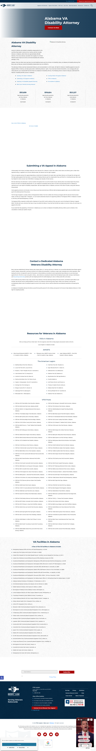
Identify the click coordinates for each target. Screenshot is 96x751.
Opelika (26, 319)
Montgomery (57, 307)
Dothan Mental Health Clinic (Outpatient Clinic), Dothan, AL (27, 601)
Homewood (56, 322)
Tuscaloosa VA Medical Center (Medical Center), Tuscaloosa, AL (28, 595)
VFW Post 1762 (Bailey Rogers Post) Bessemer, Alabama (28, 413)
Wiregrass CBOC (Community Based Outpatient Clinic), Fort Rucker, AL (29, 618)
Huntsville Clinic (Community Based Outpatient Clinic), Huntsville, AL (29, 627)
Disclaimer (81, 690)
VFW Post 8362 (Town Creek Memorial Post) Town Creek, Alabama (61, 520)
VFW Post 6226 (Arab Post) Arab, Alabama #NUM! (26, 406)
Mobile (70, 307)
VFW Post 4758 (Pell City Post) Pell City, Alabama (59, 485)
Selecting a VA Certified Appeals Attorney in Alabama (46, 221)
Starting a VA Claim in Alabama (24, 75)
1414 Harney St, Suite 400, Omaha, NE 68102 (43, 698)
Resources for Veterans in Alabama (46, 333)
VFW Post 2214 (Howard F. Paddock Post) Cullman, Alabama (62, 422)
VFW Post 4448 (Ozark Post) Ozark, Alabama (25, 485)
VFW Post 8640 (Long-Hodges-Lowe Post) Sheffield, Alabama (62, 504)
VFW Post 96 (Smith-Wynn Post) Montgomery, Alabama (61, 474)
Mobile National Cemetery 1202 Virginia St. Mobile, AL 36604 (27, 586)
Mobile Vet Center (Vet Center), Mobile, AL (23, 650)
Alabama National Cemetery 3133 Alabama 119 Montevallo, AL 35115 (29, 581)
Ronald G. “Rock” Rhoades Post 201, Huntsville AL (27, 370)
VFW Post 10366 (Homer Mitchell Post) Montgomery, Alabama (62, 477)
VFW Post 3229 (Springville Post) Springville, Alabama (27, 511)
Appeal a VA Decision (42, 5)
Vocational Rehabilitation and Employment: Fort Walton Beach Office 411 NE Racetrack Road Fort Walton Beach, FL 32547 (41, 578)
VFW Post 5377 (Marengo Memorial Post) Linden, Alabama (61, 466)
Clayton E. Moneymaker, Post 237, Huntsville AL (26, 382)
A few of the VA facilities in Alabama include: (46, 546)
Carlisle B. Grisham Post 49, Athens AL (24, 376)
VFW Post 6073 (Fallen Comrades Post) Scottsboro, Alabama (29, 501)
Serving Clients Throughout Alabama (57, 75)
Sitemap (52, 723)
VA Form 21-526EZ (33, 126)
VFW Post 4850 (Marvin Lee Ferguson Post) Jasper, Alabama (29, 466)
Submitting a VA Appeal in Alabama (25, 78)
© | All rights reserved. (48, 723)
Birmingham (27, 307)
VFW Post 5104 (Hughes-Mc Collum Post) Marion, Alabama (29, 471)
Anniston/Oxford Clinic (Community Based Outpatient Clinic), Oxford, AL (30, 638)
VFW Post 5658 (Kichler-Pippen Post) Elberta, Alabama (28, 434)
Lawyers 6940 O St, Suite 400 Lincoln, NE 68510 (42, 689)
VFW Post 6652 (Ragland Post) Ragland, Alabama (59, 488)
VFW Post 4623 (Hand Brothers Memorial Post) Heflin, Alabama (27, 459)
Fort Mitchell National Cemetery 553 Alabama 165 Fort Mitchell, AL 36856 (30, 584)
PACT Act (60, 5)
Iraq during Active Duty (19, 276)
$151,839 (23, 92)
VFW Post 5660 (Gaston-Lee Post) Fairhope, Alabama (60, 437)
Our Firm (66, 5)
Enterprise (56, 319)
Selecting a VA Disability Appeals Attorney (27, 81)
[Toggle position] (88, 720)
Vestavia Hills (42, 316)
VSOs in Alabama (52, 78)
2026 (34, 723)
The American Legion (46, 361)
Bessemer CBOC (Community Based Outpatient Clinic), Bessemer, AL (29, 607)
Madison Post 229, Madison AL (55, 373)
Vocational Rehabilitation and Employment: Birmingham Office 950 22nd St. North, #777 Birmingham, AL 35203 (39, 563)
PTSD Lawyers (36, 687)
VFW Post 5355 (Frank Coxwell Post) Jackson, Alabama (60, 463)
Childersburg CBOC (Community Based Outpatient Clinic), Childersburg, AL (31, 612)
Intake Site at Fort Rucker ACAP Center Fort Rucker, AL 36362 (27, 552)
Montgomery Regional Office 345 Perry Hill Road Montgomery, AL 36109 (30, 549)
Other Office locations (38, 696)
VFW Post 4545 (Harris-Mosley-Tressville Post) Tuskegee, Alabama (61, 524)
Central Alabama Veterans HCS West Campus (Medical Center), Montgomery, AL (32, 592)
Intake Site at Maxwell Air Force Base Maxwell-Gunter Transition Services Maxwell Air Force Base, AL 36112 (38, 555)
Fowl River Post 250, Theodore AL (56, 365)
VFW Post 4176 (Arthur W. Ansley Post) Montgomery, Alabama (29, 477)
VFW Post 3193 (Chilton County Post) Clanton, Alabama (28, 422)
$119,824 (48, 92)
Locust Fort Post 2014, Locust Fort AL (23, 367)
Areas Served (69, 695)
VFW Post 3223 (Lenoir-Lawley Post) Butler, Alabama (60, 419)
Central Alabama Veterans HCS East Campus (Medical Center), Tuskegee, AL (31, 598)
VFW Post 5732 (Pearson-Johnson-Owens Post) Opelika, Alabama (28, 481)
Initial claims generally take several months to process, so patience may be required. (31, 136)
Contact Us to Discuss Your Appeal (44, 708)
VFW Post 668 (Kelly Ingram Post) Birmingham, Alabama (61, 413)
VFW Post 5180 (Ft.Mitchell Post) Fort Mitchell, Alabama (61, 445)
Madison (41, 313)
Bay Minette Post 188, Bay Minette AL (57, 376)
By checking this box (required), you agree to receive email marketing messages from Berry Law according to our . (39, 676)
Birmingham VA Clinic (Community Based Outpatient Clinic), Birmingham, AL (31, 609)
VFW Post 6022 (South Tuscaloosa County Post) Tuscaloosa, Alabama (29, 524)
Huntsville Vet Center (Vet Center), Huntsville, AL (24, 647)
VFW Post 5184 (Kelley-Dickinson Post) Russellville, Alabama (29, 498)
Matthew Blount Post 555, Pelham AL (23, 365)
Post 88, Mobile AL (52, 379)
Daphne (41, 319)
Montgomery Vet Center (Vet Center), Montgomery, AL (26, 653)
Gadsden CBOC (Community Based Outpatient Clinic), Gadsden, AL (29, 621)
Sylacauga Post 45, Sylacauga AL (22, 390)
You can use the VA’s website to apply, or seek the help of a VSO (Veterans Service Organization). (34, 120)
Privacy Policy (22, 747)
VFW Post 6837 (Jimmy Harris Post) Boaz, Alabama (27, 416)
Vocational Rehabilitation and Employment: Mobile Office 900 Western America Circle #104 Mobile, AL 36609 (38, 569)
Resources (80, 5)
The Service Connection (33, 665)
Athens (70, 319)
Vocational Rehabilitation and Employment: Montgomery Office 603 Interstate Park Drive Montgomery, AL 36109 (39, 561)
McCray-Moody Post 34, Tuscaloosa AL (57, 390)
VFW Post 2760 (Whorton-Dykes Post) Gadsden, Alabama (61, 448)
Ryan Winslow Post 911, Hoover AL (56, 367)
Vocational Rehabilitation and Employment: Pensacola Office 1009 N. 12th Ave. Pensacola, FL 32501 (36, 575)
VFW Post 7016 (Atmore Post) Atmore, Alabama (59, 406)
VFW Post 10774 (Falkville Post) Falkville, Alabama (26, 440)
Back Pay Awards (73, 5)
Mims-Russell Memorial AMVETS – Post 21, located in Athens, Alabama (23, 354)
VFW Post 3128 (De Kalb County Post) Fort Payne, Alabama (28, 448)
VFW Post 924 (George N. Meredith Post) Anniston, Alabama (62, 403)
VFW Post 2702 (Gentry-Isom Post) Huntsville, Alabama (61, 458)
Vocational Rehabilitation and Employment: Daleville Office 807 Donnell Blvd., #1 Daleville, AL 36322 (36, 572)
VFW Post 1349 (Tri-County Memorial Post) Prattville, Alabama (29, 488)
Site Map (67, 690)
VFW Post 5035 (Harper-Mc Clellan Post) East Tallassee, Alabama (61, 430)
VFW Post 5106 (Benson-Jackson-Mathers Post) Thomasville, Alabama (62, 515)
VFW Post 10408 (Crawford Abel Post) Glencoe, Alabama (61, 450)
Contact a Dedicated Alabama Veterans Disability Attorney (46, 263)
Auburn (70, 310)
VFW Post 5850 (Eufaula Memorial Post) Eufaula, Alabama (28, 437)
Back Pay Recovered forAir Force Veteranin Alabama (23, 97)
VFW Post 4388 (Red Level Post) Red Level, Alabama (27, 490)
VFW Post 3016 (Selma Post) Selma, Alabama (58, 501)
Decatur (26, 313)
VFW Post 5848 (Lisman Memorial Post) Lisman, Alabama (61, 469)
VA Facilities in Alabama (54, 81)
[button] (2, 678)
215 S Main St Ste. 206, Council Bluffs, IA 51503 (43, 700)
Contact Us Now (53, 28)
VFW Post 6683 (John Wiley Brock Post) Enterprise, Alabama (62, 434)
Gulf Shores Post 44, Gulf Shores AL (56, 382)
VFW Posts (46, 400)
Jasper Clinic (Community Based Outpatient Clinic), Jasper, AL (27, 630)
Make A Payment (80, 695)
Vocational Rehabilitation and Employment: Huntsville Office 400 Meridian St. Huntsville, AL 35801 (36, 566)
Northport (26, 322)
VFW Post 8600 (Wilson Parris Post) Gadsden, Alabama (28, 450)
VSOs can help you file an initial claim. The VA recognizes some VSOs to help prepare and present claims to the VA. (46, 342)
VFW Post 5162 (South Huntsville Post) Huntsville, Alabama (29, 463)
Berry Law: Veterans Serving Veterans (26, 84)
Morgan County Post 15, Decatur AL (23, 388)
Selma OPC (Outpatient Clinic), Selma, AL (22, 604)
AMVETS (46, 350)
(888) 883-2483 (71, 1)
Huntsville (41, 307)
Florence (56, 313)
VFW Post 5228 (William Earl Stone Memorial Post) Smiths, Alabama (61, 507)
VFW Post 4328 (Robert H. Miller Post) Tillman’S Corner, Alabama (28, 520)
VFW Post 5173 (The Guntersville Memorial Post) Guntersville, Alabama (29, 454)
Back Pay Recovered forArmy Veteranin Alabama (73, 97)
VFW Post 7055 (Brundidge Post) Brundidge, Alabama (27, 419)
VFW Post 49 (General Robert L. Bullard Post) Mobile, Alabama (62, 471)
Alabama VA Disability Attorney (62, 20)
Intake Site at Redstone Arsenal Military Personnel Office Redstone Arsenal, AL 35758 (33, 558)
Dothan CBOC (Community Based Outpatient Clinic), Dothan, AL (28, 615)
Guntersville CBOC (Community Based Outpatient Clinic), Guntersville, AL (30, 624)
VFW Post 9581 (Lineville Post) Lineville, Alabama (26, 469)
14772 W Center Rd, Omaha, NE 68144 (42, 705)
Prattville (26, 316)
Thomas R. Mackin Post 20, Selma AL (56, 385)
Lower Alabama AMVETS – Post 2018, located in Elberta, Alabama (68, 354)
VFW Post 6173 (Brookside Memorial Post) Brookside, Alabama (62, 416)
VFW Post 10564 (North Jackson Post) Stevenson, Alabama (61, 511)
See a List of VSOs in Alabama (18, 123)
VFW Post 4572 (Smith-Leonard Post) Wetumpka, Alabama (61, 528)
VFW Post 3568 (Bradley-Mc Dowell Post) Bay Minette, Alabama (60, 410)
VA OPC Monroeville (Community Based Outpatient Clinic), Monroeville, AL (30, 635)
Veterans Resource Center (71, 693)
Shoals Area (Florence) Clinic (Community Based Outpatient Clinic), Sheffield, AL (32, 641)
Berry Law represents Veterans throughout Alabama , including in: (46, 304)
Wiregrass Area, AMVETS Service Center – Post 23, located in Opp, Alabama (46, 354)
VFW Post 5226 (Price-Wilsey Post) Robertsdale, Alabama (28, 493)
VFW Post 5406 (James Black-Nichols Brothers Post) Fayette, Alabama (62, 441)
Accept (19, 744)
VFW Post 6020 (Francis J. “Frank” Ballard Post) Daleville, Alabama (28, 426)
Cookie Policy (11, 747)
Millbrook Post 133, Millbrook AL (55, 370)
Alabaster (70, 316)
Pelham (70, 322)
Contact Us (86, 5)
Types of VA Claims (52, 5)
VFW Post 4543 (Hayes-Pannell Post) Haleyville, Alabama (61, 453)
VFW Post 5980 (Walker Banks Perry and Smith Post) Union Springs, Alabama (29, 529)
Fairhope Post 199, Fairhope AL (22, 385)
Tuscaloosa (27, 310)
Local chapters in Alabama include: (46, 344)
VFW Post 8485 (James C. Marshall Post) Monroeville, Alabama (29, 474)
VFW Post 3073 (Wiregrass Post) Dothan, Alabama (26, 430)
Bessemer (41, 322)
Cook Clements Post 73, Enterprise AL (24, 373)
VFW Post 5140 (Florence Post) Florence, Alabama (26, 445)
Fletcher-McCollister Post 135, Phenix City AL (25, 379)
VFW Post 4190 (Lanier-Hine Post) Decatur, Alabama (60, 425)
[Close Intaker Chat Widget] (91, 720)
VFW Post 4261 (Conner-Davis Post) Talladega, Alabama (28, 514)
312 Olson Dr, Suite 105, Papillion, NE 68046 (43, 703)
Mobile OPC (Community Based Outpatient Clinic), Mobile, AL (27, 632)
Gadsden (56, 316)
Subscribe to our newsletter (33, 662)
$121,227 (73, 92)
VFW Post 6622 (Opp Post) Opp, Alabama (57, 480)
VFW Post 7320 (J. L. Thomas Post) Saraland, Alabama (60, 498)
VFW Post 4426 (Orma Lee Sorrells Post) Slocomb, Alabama (29, 507)
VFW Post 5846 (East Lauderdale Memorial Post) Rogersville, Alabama (62, 494)
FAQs (82, 693)
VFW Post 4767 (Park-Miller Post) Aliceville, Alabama (27, 403)
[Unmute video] (79, 720)
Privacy (74, 690)
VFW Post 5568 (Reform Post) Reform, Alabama (59, 490)
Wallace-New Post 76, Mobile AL (55, 388)
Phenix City (71, 313)
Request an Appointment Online (86, 1)
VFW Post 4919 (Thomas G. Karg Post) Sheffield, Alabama (28, 504)
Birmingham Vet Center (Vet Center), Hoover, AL (24, 644)
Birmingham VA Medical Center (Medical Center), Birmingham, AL (28, 589)
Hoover (40, 310)
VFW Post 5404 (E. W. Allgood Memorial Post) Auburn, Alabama (27, 410)
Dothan (55, 310)
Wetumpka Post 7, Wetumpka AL (22, 393)
